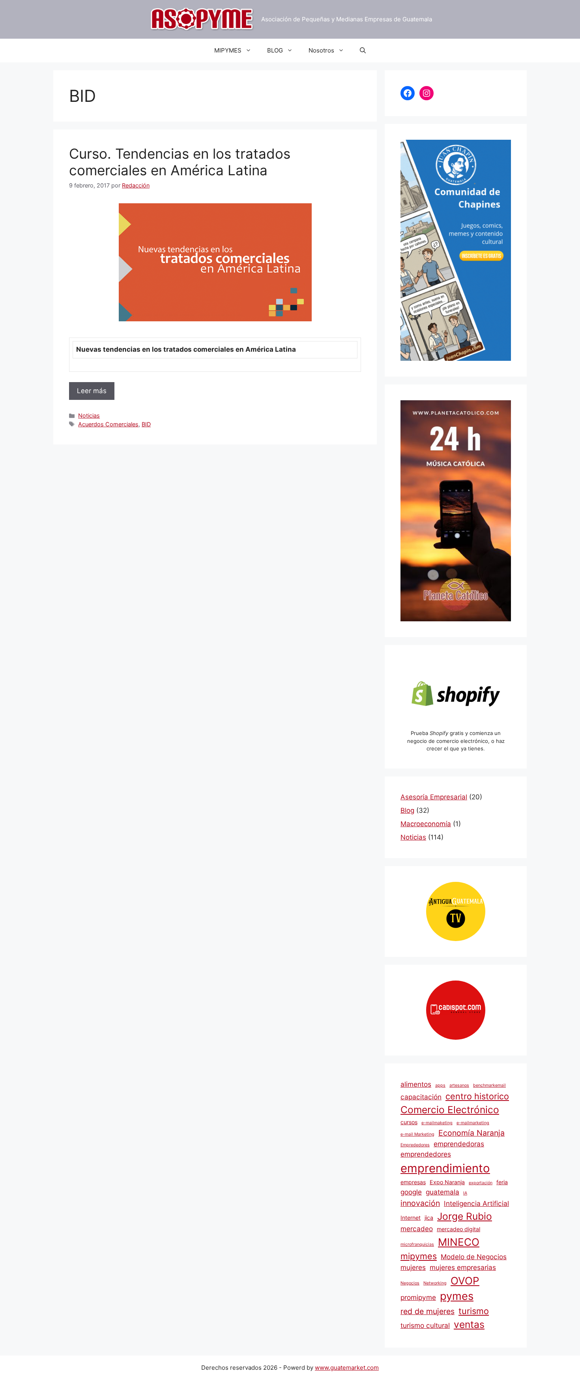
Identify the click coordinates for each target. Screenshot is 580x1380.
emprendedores (425, 1154)
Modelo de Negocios (474, 1256)
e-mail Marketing (417, 1134)
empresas (413, 1182)
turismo (473, 1311)
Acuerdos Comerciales (108, 424)
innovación (420, 1203)
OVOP (465, 1281)
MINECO (458, 1242)
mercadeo (416, 1228)
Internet (410, 1217)
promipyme (418, 1297)
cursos (408, 1122)
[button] (363, 50)
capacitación (421, 1097)
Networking (435, 1283)
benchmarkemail (489, 1085)
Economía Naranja (471, 1133)
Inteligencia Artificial (476, 1203)
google (411, 1192)
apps (440, 1085)
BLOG (275, 50)
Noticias (89, 415)
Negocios (409, 1283)
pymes (456, 1296)
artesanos (459, 1085)
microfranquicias (417, 1244)
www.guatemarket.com (347, 1367)
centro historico (477, 1096)
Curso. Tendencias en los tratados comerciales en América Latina (179, 161)
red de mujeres (427, 1311)
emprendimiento (445, 1168)
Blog (407, 810)
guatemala (442, 1192)
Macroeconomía (425, 824)
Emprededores (415, 1145)
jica (429, 1217)
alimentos (415, 1084)
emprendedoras (459, 1144)
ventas (469, 1324)
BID (146, 424)
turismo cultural (425, 1325)
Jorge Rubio (464, 1216)
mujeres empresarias (463, 1267)
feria (502, 1182)
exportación (480, 1182)
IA (465, 1193)
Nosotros (321, 50)
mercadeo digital (458, 1229)
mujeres (413, 1267)
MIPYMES (227, 50)
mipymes (418, 1256)
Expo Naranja (447, 1182)
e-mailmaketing (437, 1122)
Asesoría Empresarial (433, 797)
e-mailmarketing (473, 1122)
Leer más (92, 391)
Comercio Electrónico (449, 1110)
